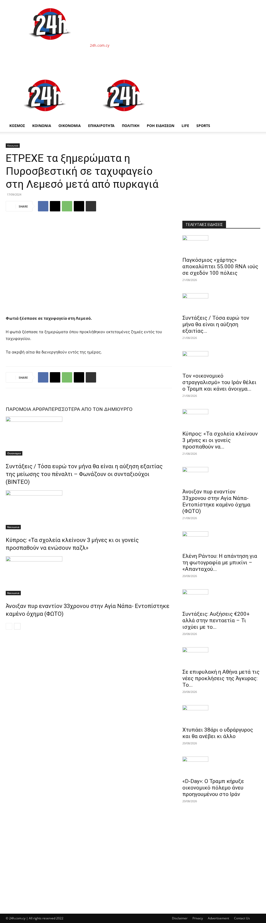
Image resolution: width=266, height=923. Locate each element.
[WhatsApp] (67, 206)
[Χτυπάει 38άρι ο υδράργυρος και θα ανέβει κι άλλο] (221, 714)
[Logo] (45, 116)
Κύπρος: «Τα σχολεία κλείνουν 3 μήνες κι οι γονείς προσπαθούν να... (220, 440)
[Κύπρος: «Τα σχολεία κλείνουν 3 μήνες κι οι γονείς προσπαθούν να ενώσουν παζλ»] (89, 509)
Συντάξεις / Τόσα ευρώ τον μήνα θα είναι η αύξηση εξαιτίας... (215, 324)
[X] (55, 206)
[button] (254, 78)
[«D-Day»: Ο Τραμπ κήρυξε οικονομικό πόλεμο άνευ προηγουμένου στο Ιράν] (221, 766)
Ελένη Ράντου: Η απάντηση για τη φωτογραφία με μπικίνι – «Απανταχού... (219, 562)
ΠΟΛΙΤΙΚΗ (130, 125)
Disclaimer (180, 918)
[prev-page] (9, 626)
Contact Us (242, 918)
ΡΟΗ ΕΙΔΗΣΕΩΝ (160, 125)
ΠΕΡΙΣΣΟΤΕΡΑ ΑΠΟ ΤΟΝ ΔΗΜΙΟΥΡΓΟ (90, 409)
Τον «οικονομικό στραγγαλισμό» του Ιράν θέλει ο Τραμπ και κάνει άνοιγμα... (219, 382)
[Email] (79, 206)
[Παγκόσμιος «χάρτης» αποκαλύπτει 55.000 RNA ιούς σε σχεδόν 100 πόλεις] (221, 244)
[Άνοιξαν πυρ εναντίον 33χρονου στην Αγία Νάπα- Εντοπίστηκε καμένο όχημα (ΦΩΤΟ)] (89, 575)
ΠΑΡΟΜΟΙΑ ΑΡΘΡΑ (27, 409)
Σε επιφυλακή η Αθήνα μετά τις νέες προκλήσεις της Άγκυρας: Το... (221, 678)
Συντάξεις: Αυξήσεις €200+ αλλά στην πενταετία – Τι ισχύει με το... (216, 620)
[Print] (91, 206)
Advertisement (218, 918)
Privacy (197, 918)
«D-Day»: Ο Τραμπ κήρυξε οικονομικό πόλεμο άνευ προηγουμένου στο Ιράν (213, 787)
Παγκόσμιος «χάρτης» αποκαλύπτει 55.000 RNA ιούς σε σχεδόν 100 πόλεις (220, 266)
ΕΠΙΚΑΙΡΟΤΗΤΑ (101, 125)
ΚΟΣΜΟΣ (17, 125)
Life (185, 125)
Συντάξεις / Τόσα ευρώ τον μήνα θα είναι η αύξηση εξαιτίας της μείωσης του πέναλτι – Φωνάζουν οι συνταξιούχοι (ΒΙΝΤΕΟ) (84, 474)
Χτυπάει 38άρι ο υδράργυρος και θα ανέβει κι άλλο (217, 733)
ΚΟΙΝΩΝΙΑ (41, 125)
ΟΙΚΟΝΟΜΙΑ (69, 125)
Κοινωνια (12, 145)
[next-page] (17, 626)
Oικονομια (14, 453)
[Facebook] (43, 206)
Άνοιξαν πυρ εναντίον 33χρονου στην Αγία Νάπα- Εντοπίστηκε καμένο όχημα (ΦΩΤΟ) (216, 501)
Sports (203, 125)
